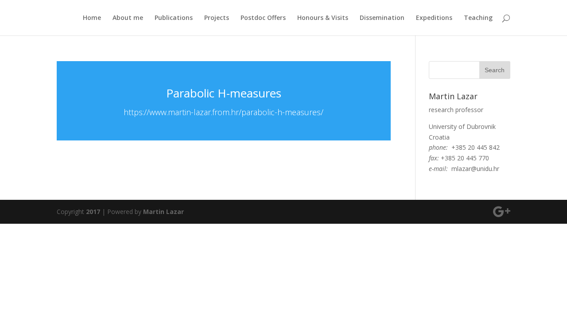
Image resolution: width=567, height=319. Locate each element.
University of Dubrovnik (462, 126)
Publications (174, 18)
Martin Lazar (163, 211)
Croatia (439, 137)
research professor (456, 109)
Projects (216, 18)
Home (92, 18)
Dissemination (382, 18)
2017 (93, 211)
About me (128, 18)
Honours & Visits (322, 18)
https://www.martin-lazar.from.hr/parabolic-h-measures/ (223, 112)
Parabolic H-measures (223, 93)
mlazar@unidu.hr (475, 168)
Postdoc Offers (263, 18)
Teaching (478, 18)
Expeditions (434, 18)
